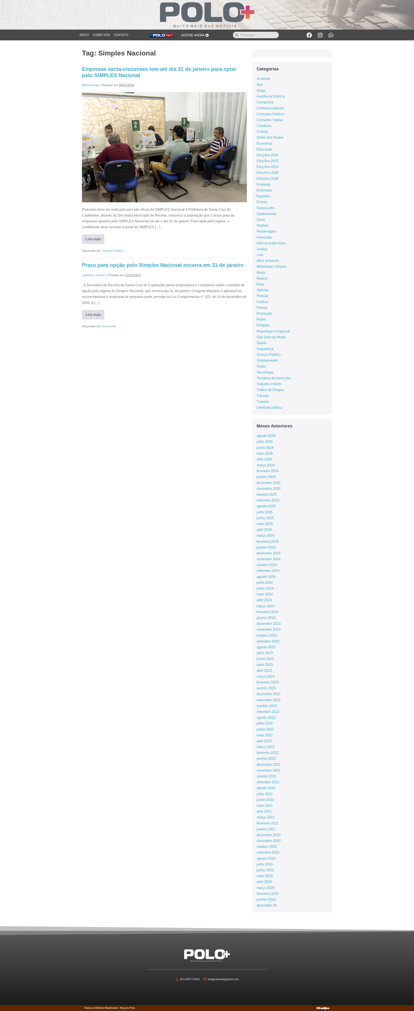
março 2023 (266, 676)
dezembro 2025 (269, 483)
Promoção (264, 313)
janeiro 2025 (266, 547)
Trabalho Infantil (269, 384)
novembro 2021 (269, 770)
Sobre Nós (101, 35)
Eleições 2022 (268, 161)
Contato (121, 35)
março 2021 (266, 817)
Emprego (264, 184)
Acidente (263, 79)
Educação (264, 149)
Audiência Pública (271, 96)
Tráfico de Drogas (270, 390)
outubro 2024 (267, 565)
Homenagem (266, 231)
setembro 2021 (268, 782)
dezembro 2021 (269, 764)
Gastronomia (266, 214)
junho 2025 (265, 518)
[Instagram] (320, 35)
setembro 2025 (268, 500)
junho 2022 (265, 729)
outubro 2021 (267, 776)
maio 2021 (265, 805)
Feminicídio (265, 208)
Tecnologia (265, 372)
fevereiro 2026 (268, 471)
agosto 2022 (266, 717)
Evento (262, 202)
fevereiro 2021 (268, 823)
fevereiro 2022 (268, 753)
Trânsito (263, 396)
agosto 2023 (266, 647)
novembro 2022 (269, 700)
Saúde (262, 343)
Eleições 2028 (268, 178)
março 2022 (266, 747)
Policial (262, 296)
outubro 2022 (267, 706)
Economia (109, 326)
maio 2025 (265, 524)
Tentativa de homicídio (274, 378)
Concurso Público (270, 114)
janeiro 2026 (266, 477)
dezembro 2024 (269, 553)
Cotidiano (264, 126)
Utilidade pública (269, 407)
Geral (261, 220)
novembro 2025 (269, 488)
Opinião (263, 290)
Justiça (262, 249)
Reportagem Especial (273, 331)
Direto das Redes (270, 137)
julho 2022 (265, 723)
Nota (260, 284)
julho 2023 (265, 653)
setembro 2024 (268, 571)
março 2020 (266, 888)
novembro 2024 (269, 559)
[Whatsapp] (331, 35)
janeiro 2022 (266, 758)
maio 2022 (265, 735)
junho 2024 (265, 588)
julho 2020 (265, 864)
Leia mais (94, 237)
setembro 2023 (268, 641)
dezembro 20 (267, 905)
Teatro (261, 366)
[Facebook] (309, 35)
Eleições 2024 (268, 167)
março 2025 (266, 535)
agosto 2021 (266, 788)
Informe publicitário (271, 243)
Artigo (261, 90)
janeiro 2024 (266, 618)
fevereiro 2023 (268, 682)
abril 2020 (264, 882)
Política (262, 302)
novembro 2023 (269, 629)
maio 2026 (265, 453)
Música (262, 278)
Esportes (263, 196)
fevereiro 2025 (268, 541)
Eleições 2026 (268, 172)
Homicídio (264, 237)
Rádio (261, 319)
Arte (260, 85)
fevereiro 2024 (268, 612)
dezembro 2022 (269, 694)
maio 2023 (265, 664)
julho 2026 (265, 441)
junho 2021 (265, 800)
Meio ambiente (268, 261)
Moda (261, 272)
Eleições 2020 (268, 155)
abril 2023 (264, 670)
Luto (260, 255)
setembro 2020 (268, 852)
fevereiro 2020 (268, 894)
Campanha (265, 102)
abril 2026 (264, 459)
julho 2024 (265, 582)
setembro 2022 (268, 712)
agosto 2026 (266, 436)
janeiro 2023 (266, 688)
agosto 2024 (266, 577)
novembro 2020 (269, 841)
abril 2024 (264, 600)
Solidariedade (267, 360)
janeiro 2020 (266, 899)
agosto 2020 (266, 858)
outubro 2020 (267, 846)
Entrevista (264, 190)
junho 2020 (265, 870)
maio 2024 (265, 594)
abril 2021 (264, 811)
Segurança (265, 349)
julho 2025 (265, 512)
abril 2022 (264, 741)
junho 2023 (265, 659)
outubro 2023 (267, 635)
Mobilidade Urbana (271, 266)
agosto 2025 (266, 506)
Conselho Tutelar (270, 120)
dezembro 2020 (269, 835)
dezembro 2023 (269, 623)
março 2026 (266, 465)
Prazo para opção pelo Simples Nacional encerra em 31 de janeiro (163, 265)
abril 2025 (264, 530)
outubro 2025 (267, 494)
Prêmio (262, 308)
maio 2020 (265, 876)
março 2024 (266, 606)
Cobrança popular (270, 108)
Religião (263, 325)
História (262, 225)
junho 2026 (265, 447)
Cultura (262, 131)
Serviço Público (113, 250)
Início (84, 35)
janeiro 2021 (266, 829)
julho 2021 (265, 794)
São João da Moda (271, 337)
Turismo (263, 401)
